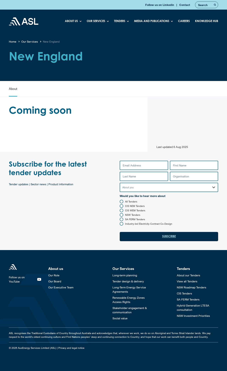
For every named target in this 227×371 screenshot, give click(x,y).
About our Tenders (188, 275)
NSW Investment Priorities (193, 316)
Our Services (96, 21)
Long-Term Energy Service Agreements (129, 289)
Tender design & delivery (128, 281)
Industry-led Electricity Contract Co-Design (148, 223)
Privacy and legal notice (71, 347)
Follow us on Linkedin (159, 5)
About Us (71, 21)
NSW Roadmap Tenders (191, 287)
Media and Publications (151, 21)
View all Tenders (187, 281)
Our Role (53, 275)
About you (128, 187)
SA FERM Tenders (135, 219)
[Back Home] (23, 21)
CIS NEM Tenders (135, 205)
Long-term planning (124, 275)
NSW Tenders (132, 214)
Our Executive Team (60, 287)
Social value (120, 318)
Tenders (119, 21)
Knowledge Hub (206, 21)
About (13, 89)
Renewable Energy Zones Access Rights (128, 300)
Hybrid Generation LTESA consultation (193, 308)
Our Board (54, 281)
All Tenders (131, 201)
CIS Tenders (184, 293)
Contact (184, 5)
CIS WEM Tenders (135, 210)
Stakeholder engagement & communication (129, 310)
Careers (184, 21)
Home (12, 41)
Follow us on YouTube (17, 279)
